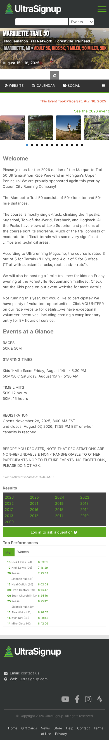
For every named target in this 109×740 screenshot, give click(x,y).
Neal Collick (19, 584)
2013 (9, 515)
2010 (84, 515)
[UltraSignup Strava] (100, 698)
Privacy (61, 734)
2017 (9, 509)
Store (58, 728)
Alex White (18, 612)
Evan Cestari (20, 590)
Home (12, 728)
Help (69, 728)
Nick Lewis (18, 562)
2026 (9, 497)
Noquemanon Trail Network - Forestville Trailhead (47, 41)
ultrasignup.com (34, 679)
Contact (83, 728)
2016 (34, 509)
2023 (84, 497)
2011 (59, 515)
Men (8, 552)
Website (15, 85)
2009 (9, 522)
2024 (59, 497)
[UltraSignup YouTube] (65, 698)
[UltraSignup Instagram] (88, 698)
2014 (84, 509)
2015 (59, 509)
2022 (9, 503)
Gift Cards (29, 728)
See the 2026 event (91, 111)
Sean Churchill (20, 595)
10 (72, 145)
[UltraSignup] (32, 8)
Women (23, 552)
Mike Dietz (18, 623)
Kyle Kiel (17, 617)
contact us (30, 673)
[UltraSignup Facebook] (77, 698)
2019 (59, 503)
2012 (34, 515)
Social (73, 85)
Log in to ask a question (52, 532)
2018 (84, 503)
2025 (34, 497)
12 (82, 145)
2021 (34, 503)
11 (77, 145)
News (45, 728)
